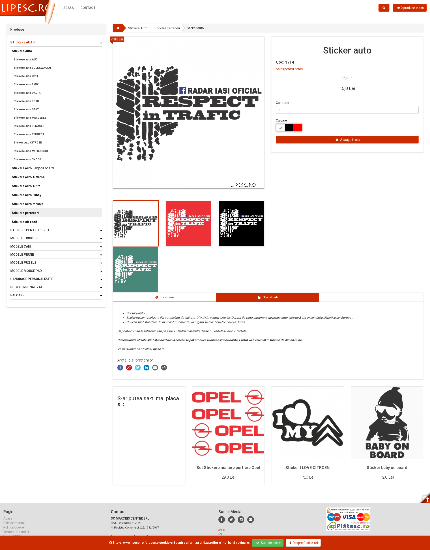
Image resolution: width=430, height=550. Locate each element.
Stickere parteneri (25, 213)
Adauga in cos (350, 139)
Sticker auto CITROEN (28, 142)
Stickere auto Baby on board (33, 168)
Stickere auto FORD (26, 101)
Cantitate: (283, 103)
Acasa (68, 8)
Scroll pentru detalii (289, 69)
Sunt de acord (270, 543)
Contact (88, 8)
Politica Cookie (13, 527)
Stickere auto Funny (26, 195)
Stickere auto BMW (26, 84)
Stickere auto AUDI (26, 59)
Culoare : (282, 120)
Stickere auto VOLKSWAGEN (32, 67)
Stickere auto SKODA (27, 159)
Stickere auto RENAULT (29, 126)
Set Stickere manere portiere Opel (228, 467)
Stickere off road (24, 222)
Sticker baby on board (387, 467)
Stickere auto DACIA (27, 92)
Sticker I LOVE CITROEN (307, 467)
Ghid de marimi (14, 523)
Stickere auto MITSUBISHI (31, 151)
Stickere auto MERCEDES (30, 117)
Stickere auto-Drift (26, 186)
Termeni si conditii (16, 532)
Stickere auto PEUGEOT (29, 134)
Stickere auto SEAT (26, 109)
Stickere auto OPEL (26, 76)
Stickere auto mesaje (27, 204)
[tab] (164, 297)
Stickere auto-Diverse (28, 177)
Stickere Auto (22, 51)
